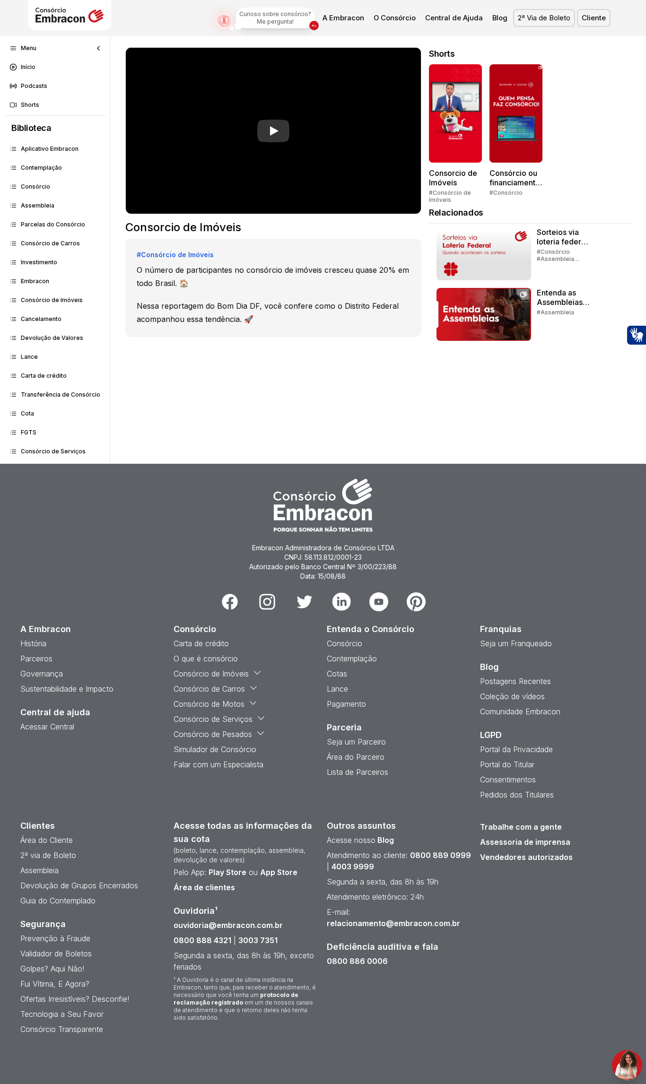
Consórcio (35, 186)
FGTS (28, 432)
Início (28, 66)
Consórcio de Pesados (213, 734)
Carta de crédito (44, 375)
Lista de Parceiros (357, 772)
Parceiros (36, 658)
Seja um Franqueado (516, 643)
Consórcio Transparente (61, 1029)
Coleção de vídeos (512, 696)
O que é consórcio (206, 658)
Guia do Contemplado (58, 900)
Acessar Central (47, 726)
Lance (29, 356)
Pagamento (346, 704)
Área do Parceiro (355, 757)
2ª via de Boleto (48, 855)
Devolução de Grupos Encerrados (79, 885)
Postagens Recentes (515, 681)
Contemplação (41, 167)
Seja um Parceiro (356, 741)
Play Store (227, 872)
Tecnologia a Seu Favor (62, 1014)
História (33, 643)
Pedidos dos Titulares (517, 794)
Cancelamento (41, 318)
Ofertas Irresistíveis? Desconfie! (74, 999)
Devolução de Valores (52, 337)
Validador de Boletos (56, 953)
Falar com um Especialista (218, 764)
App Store (278, 872)
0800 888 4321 (202, 940)
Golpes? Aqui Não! (52, 968)
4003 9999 (353, 866)
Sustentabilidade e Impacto (66, 689)
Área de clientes (204, 887)
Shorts (30, 104)
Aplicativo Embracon (50, 148)
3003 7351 (258, 940)
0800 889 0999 (440, 855)
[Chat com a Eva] (627, 1065)
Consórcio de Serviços (53, 451)
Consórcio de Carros (50, 243)
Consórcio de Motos (209, 704)
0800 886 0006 (357, 961)
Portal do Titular (507, 764)
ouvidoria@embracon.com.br (228, 925)
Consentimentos (508, 779)
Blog (499, 18)
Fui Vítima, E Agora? (54, 984)
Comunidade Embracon (520, 711)
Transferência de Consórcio (60, 394)
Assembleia (37, 205)
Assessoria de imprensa (525, 842)
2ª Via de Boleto (544, 18)
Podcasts (34, 85)
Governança (41, 673)
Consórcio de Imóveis (52, 300)
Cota (27, 413)
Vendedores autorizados (526, 857)
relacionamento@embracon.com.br (393, 923)
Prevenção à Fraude (55, 938)
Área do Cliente (46, 840)
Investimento (39, 262)
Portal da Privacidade (516, 749)
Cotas (337, 673)
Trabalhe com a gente (521, 827)
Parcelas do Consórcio (53, 224)
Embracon (35, 281)
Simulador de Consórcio (215, 749)
